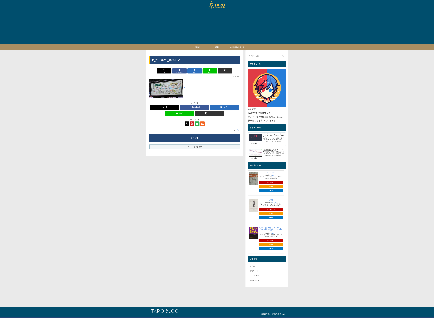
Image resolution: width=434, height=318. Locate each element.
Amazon (271, 186)
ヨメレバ (274, 175)
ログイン (252, 266)
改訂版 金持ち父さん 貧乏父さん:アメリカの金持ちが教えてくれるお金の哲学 (271, 229)
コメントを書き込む (195, 147)
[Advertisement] (217, 27)
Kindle (271, 190)
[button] (225, 70)
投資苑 (271, 200)
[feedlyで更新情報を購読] (197, 123)
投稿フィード (254, 271)
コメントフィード (255, 275)
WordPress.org (254, 280)
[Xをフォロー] (187, 123)
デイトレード (271, 173)
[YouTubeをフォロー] (192, 123)
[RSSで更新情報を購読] (202, 123)
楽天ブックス (271, 182)
